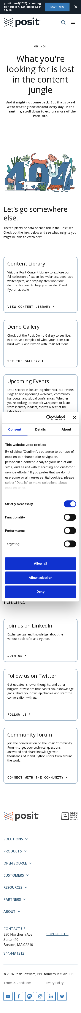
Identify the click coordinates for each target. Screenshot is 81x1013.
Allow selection (40, 577)
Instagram (40, 996)
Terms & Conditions (17, 983)
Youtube (8, 996)
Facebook (18, 996)
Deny (40, 591)
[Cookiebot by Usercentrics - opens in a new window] (48, 417)
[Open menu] (73, 22)
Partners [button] (12, 899)
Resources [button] (12, 887)
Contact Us (14, 929)
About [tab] (66, 429)
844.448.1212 (13, 953)
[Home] (22, 22)
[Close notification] (75, 6)
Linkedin (51, 996)
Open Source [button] (15, 863)
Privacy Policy (54, 983)
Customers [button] (13, 875)
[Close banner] (74, 417)
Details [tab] (40, 429)
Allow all (40, 563)
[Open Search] (63, 22)
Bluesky (62, 996)
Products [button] (12, 851)
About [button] (9, 911)
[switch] (70, 517)
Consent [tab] (14, 429)
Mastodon (29, 996)
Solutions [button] (13, 839)
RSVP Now (57, 7)
